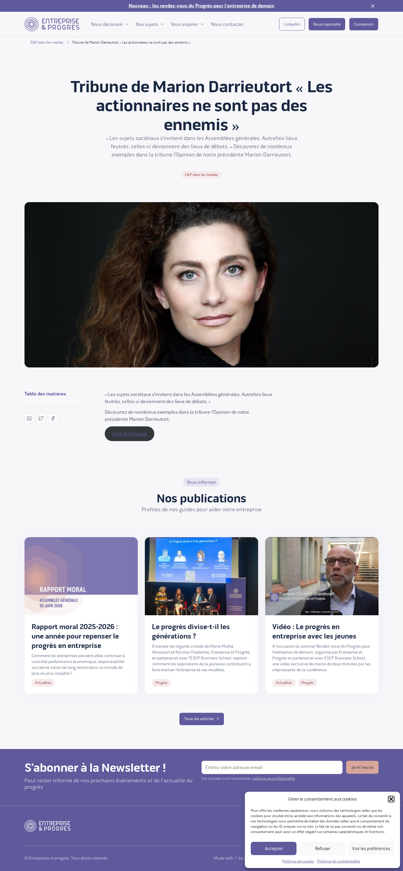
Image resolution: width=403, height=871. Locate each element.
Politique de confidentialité (338, 861)
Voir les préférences (371, 848)
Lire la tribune (129, 433)
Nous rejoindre (326, 24)
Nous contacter (227, 24)
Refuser (322, 848)
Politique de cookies (298, 861)
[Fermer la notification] (373, 6)
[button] (391, 799)
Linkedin (292, 24)
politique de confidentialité (273, 778)
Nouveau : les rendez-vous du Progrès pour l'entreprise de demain (201, 6)
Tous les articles (199, 718)
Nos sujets (147, 24)
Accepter (274, 848)
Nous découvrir (107, 24)
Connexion (363, 24)
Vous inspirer (184, 24)
